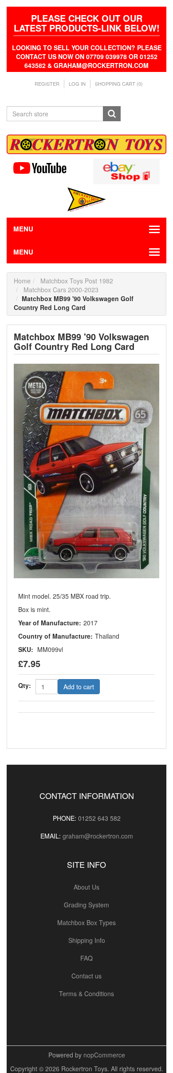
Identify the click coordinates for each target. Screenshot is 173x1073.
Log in (77, 83)
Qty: (24, 685)
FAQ (86, 958)
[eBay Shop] (126, 170)
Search (112, 113)
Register (47, 83)
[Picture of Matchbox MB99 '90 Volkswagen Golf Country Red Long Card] (86, 469)
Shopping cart (119, 83)
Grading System (86, 904)
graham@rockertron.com (98, 835)
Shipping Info (86, 940)
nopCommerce (104, 1054)
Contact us (86, 975)
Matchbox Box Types (86, 922)
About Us (86, 886)
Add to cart (78, 686)
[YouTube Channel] (46, 168)
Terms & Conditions (86, 993)
